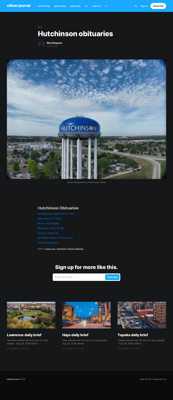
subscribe (75, 6)
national (96, 6)
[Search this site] (136, 6)
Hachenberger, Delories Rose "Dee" (56, 214)
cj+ (86, 6)
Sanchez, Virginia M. (48, 233)
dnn (40, 26)
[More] (106, 6)
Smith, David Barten (48, 243)
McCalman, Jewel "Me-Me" (51, 228)
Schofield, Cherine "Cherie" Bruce (55, 238)
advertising (44, 6)
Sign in (144, 6)
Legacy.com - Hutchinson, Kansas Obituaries (64, 249)
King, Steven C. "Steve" (50, 218)
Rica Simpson (54, 43)
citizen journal (18, 5)
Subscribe (158, 6)
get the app (60, 6)
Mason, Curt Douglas (48, 223)
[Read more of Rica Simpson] (41, 44)
